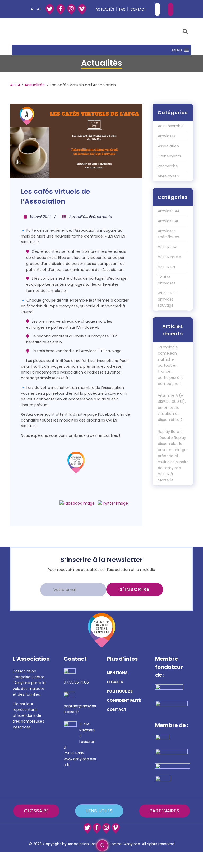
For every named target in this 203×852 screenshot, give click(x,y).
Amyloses (167, 136)
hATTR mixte (169, 257)
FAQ (122, 9)
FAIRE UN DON (170, 9)
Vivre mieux (168, 176)
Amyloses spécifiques (168, 234)
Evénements (100, 216)
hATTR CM (167, 247)
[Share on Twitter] (113, 503)
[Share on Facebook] (77, 503)
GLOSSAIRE (36, 810)
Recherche (168, 166)
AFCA (15, 85)
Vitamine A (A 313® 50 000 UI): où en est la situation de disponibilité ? (172, 407)
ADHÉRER (157, 9)
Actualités (35, 85)
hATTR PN (166, 267)
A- (33, 9)
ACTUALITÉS (105, 9)
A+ (39, 9)
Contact (138, 9)
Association (168, 146)
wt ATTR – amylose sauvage (167, 299)
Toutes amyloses (167, 280)
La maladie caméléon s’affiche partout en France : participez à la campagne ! (171, 365)
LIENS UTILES (99, 810)
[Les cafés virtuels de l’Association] (76, 141)
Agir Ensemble (171, 126)
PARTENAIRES (164, 810)
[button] (177, 50)
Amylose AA (168, 211)
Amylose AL (168, 221)
